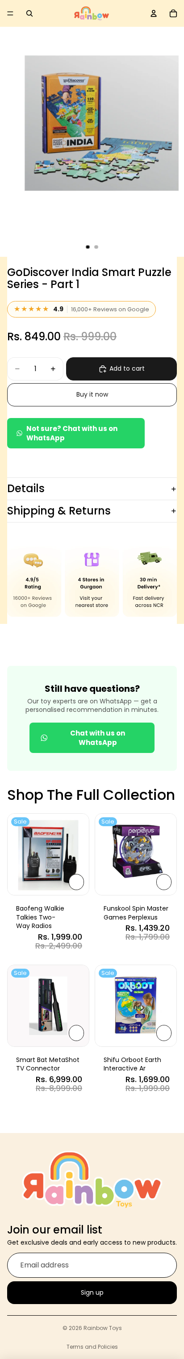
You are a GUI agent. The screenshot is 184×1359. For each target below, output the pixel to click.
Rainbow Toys (103, 1328)
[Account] (153, 13)
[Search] (29, 13)
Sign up (92, 1292)
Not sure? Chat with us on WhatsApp (71, 433)
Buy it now (92, 394)
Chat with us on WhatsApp (97, 737)
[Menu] (10, 13)
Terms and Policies (92, 1347)
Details (26, 488)
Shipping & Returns (59, 510)
